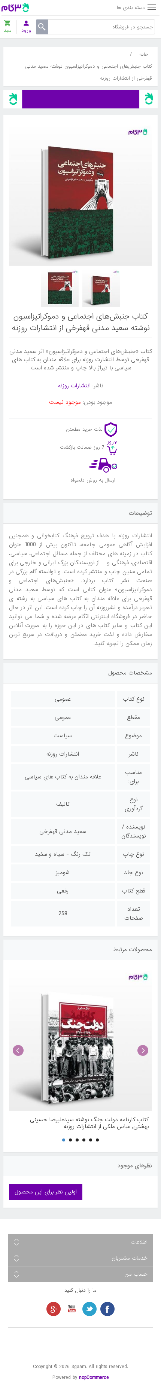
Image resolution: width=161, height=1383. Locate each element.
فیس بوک (107, 1309)
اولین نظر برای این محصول (46, 1191)
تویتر (89, 1309)
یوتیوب (71, 1309)
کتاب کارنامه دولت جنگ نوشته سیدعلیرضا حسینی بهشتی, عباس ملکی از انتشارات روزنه (89, 1123)
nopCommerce (94, 1377)
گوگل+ (53, 1309)
